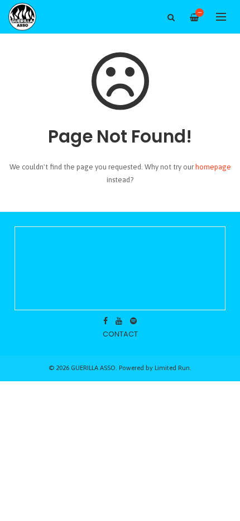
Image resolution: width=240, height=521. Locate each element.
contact (120, 334)
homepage (213, 167)
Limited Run (172, 367)
